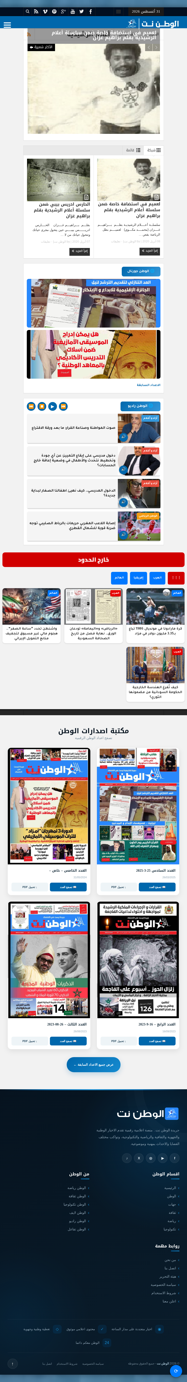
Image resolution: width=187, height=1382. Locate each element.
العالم (119, 578)
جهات (172, 1204)
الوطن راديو (77, 1221)
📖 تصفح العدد (157, 887)
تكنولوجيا (170, 1229)
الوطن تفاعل (77, 1229)
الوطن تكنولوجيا (75, 1204)
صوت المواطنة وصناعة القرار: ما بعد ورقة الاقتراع (73, 428)
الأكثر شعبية (43, 47)
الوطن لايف (77, 1213)
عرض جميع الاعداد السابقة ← (94, 1064)
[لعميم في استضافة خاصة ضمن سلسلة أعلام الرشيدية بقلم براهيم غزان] (94, 88)
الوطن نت (130, 241)
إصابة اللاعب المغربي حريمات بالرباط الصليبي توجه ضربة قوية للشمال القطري (72, 526)
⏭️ (31, 406)
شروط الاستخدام (163, 1293)
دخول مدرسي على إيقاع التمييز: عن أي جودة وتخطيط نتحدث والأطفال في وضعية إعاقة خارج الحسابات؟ (74, 461)
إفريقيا (138, 578)
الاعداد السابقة (148, 385)
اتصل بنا (170, 1268)
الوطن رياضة (76, 1188)
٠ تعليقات (117, 241)
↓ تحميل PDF (118, 887)
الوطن (171, 1196)
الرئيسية (170, 1188)
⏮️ (63, 406)
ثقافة (172, 1213)
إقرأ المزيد (151, 250)
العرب (157, 578)
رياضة (172, 1221)
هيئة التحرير (167, 1276)
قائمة (130, 150)
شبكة (151, 150)
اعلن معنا (169, 1301)
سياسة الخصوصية (163, 1285)
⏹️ (42, 406)
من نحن (170, 1260)
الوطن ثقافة (77, 1196)
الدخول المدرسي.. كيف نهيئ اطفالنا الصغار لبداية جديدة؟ (73, 493)
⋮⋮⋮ (176, 578)
